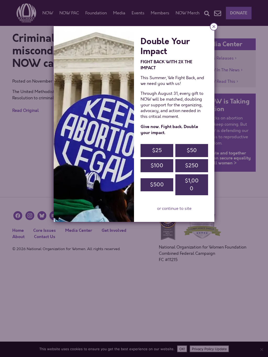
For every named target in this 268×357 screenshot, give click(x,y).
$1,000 (192, 184)
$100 (156, 165)
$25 (157, 150)
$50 (192, 150)
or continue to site (174, 208)
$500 (157, 184)
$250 (191, 165)
